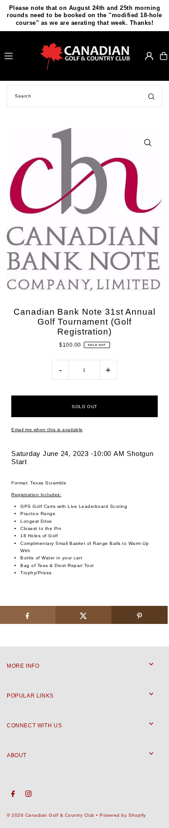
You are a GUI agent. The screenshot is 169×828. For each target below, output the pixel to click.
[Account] (149, 56)
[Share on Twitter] (83, 615)
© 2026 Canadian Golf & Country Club (51, 815)
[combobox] (84, 96)
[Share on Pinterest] (139, 615)
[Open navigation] (18, 55)
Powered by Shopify (123, 815)
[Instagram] (28, 794)
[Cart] (163, 56)
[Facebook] (13, 794)
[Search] (151, 96)
